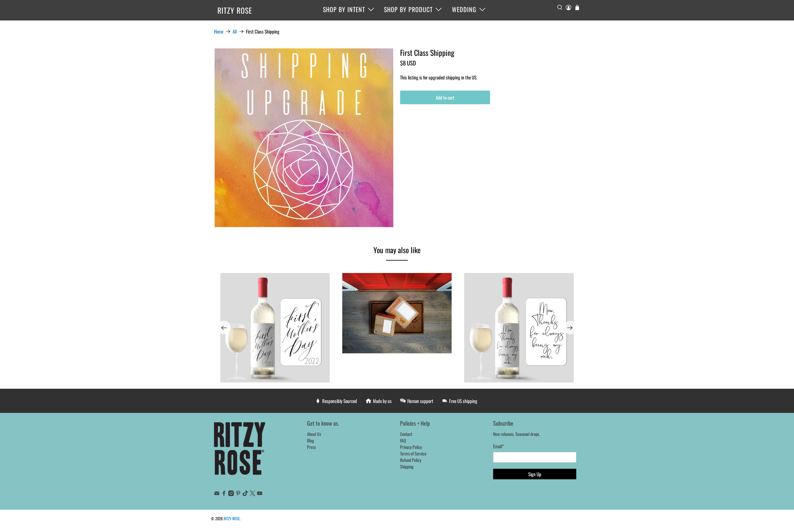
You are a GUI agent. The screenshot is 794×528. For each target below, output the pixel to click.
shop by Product (408, 9)
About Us (314, 434)
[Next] (570, 327)
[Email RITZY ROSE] (217, 494)
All (235, 31)
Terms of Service (413, 453)
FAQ (403, 440)
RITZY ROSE (234, 10)
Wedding (464, 9)
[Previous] (224, 327)
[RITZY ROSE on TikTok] (245, 494)
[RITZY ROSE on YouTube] (259, 494)
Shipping (406, 466)
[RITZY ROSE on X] (252, 494)
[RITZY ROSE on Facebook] (224, 494)
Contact (406, 434)
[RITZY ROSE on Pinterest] (238, 494)
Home (218, 31)
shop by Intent (344, 9)
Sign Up (534, 474)
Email (498, 446)
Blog (310, 440)
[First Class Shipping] (304, 137)
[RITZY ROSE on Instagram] (231, 494)
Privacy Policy (411, 447)
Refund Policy (410, 460)
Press (311, 447)
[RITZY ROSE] (240, 451)
